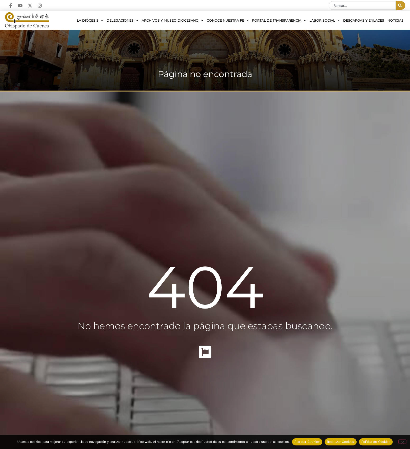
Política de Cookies (376, 442)
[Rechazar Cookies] (402, 441)
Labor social (322, 20)
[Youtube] (20, 5)
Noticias (395, 20)
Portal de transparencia (276, 20)
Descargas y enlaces (363, 20)
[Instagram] (39, 5)
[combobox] (362, 5)
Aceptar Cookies (307, 442)
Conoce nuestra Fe (225, 20)
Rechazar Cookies (340, 442)
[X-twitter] (30, 5)
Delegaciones (120, 20)
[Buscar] (400, 5)
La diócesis (87, 20)
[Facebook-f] (10, 5)
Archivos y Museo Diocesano (170, 20)
